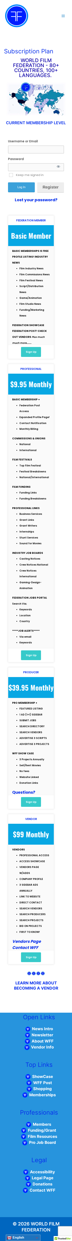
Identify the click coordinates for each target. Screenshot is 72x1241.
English (18, 1237)
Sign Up (31, 352)
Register (51, 187)
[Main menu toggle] (63, 16)
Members (42, 1124)
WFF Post (42, 1082)
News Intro (42, 1028)
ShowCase (42, 1076)
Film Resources (42, 1136)
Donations (42, 1184)
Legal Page (42, 1178)
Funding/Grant (42, 1130)
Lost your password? (36, 200)
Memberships (42, 1094)
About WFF (43, 1041)
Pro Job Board (42, 1142)
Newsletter (42, 1035)
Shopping (42, 1088)
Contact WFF (42, 1190)
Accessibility (42, 1172)
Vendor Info (42, 1047)
